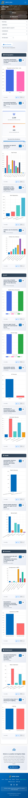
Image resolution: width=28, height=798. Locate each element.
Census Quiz (12, 781)
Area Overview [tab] (7, 44)
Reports (17, 779)
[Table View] (23, 60)
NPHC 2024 (8, 2)
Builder (13, 779)
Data (23, 97)
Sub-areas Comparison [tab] (9, 47)
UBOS (17, 781)
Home (3, 779)
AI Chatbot (23, 779)
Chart (18, 97)
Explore (6, 779)
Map (10, 779)
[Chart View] (20, 60)
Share (14, 12)
